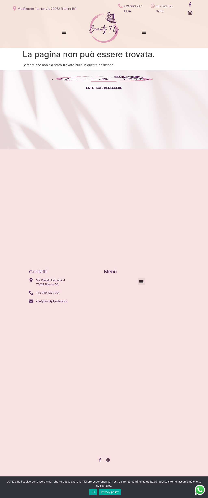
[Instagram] (190, 13)
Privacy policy (110, 492)
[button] (64, 32)
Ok (93, 492)
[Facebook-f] (190, 4)
